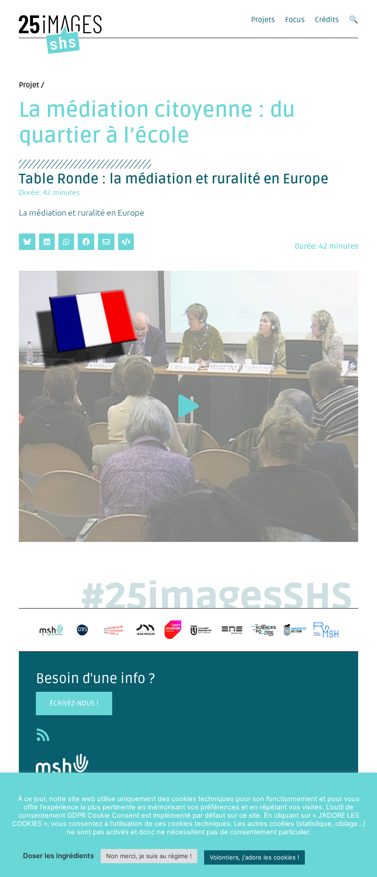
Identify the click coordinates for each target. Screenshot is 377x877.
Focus (295, 19)
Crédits (327, 19)
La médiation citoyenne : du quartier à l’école (157, 122)
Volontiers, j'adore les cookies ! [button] (254, 857)
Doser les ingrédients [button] (58, 855)
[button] (188, 406)
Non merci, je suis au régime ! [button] (149, 856)
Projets (263, 19)
